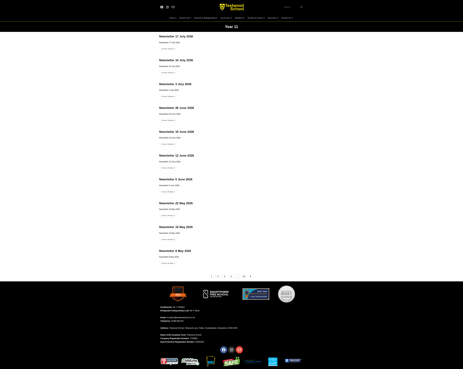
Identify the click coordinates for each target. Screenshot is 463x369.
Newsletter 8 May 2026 (175, 251)
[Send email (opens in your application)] (173, 7)
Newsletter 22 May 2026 (176, 203)
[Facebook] (223, 349)
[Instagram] (231, 349)
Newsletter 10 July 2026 (176, 60)
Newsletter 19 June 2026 (176, 131)
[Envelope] (239, 349)
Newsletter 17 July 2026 (176, 36)
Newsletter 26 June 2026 (176, 107)
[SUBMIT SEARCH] (301, 7)
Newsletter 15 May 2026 (176, 227)
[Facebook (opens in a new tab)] (161, 7)
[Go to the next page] (250, 276)
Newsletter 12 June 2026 (176, 155)
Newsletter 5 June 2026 (175, 179)
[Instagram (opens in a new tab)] (167, 7)
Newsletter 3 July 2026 (175, 84)
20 (244, 276)
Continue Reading (169, 48)
